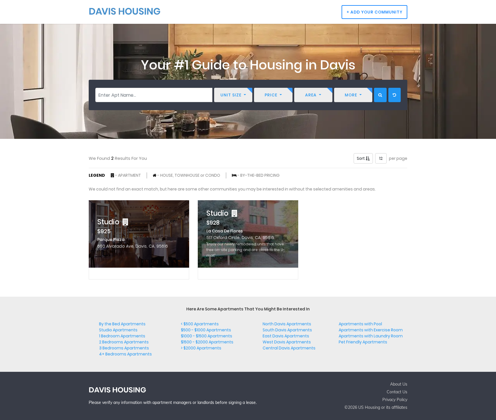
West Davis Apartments (287, 342)
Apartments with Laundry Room (371, 336)
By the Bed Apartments (122, 324)
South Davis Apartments (287, 330)
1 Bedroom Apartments (122, 336)
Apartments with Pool (360, 324)
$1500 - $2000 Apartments (207, 342)
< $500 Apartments (200, 324)
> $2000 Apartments (201, 348)
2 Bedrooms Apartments (124, 342)
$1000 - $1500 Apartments (206, 336)
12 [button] (381, 158)
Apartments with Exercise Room (371, 330)
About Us (398, 384)
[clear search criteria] (394, 95)
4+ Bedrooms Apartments (125, 354)
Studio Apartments (118, 330)
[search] (380, 95)
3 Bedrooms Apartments (124, 348)
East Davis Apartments (286, 336)
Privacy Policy (394, 399)
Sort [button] (361, 158)
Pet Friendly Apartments (363, 342)
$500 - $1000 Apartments (206, 330)
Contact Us (397, 391)
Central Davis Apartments (289, 348)
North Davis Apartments (287, 324)
